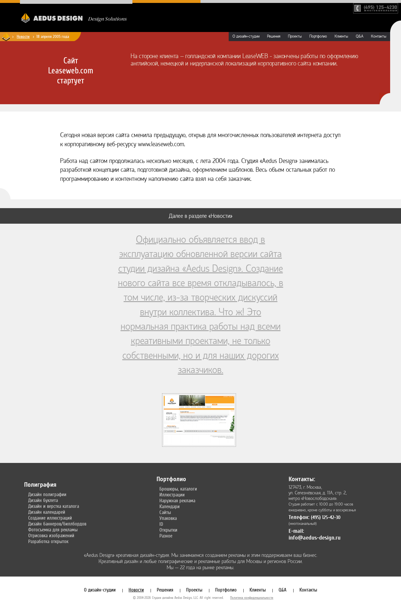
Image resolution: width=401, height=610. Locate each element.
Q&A (359, 36)
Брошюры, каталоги (178, 489)
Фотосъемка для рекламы (52, 530)
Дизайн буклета (43, 500)
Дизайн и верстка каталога (53, 506)
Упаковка (168, 518)
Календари (169, 506)
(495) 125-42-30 (326, 517)
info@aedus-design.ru (315, 537)
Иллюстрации (172, 495)
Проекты (295, 36)
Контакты (378, 36)
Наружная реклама (177, 500)
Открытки (168, 530)
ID (161, 524)
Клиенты (341, 36)
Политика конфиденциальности (251, 598)
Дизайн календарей (46, 512)
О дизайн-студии (246, 36)
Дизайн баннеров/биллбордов (57, 524)
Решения (273, 36)
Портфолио (318, 36)
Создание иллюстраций (50, 518)
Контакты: (302, 479)
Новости (23, 36)
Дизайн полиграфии (47, 494)
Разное (165, 536)
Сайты (165, 512)
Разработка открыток (48, 541)
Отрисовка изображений (51, 535)
